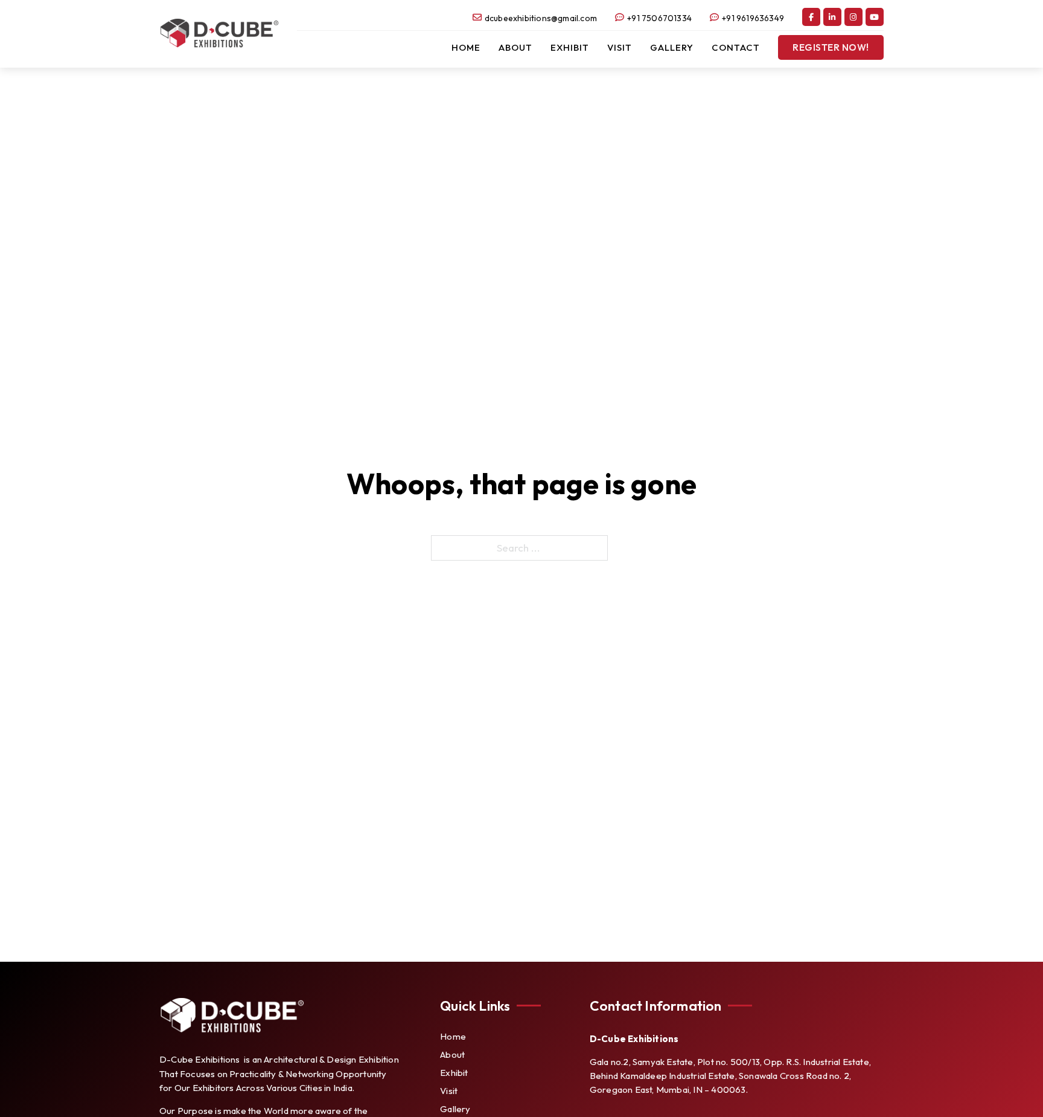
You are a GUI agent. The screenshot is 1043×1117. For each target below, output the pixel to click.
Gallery (672, 47)
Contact (736, 47)
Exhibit (569, 47)
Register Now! (831, 47)
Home (465, 47)
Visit (619, 47)
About (515, 47)
